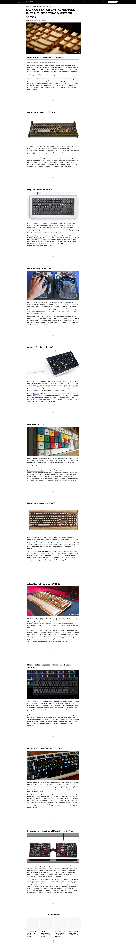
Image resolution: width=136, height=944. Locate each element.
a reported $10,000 (55, 620)
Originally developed (33, 714)
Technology (29, 6)
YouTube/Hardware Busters (74, 614)
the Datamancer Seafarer (63, 146)
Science (74, 2)
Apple (39, 881)
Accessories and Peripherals (42, 6)
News (38, 2)
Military (67, 2)
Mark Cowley (30, 20)
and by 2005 (72, 879)
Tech (43, 2)
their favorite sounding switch (49, 71)
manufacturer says (38, 227)
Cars (49, 2)
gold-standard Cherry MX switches (42, 551)
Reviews (87, 2)
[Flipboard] (104, 2)
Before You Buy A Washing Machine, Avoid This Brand (74, 933)
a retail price (38, 237)
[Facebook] (96, 2)
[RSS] (106, 2)
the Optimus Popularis (73, 381)
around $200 (32, 462)
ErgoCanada (76, 861)
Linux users (30, 239)
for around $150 (52, 634)
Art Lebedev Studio (75, 377)
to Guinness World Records (64, 707)
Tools (81, 2)
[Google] (101, 2)
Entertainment (57, 2)
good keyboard (67, 65)
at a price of (36, 394)
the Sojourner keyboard (54, 537)
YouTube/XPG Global (76, 52)
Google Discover (59, 57)
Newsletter (113, 1)
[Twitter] (98, 2)
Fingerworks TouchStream (37, 865)
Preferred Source (47, 57)
